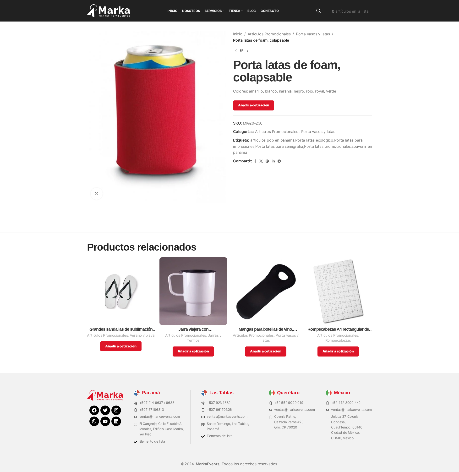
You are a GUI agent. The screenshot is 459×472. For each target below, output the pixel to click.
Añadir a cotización (253, 105)
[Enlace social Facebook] (255, 161)
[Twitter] (105, 410)
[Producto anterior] (236, 51)
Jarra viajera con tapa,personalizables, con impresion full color (193, 329)
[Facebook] (94, 410)
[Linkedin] (116, 421)
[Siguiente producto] (247, 51)
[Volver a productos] (242, 51)
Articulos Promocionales (269, 34)
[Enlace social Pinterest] (267, 161)
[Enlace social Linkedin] (273, 161)
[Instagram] (116, 410)
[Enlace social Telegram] (279, 161)
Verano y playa (142, 335)
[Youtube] (105, 421)
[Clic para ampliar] (97, 194)
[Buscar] (318, 11)
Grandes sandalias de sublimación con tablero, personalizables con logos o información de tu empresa (121, 329)
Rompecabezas (338, 340)
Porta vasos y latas (313, 34)
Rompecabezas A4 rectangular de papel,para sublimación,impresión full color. (338, 329)
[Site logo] (108, 10)
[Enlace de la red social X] (261, 161)
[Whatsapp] (94, 421)
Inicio (237, 34)
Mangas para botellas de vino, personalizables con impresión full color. (266, 329)
